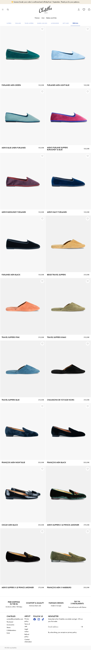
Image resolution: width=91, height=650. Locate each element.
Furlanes (18, 23)
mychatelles (13, 648)
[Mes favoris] (83, 9)
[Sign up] (81, 626)
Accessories (55, 23)
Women (37, 18)
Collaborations (11, 630)
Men (43, 18)
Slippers (9, 23)
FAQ (8, 633)
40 (13, 80)
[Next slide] (41, 54)
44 (71, 80)
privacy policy (72, 632)
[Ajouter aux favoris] (42, 29)
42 (19, 80)
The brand (10, 622)
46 (78, 143)
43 (22, 143)
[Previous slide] (3, 54)
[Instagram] (38, 619)
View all (75, 23)
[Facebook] (34, 619)
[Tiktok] (42, 619)
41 (16, 80)
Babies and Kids (51, 18)
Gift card (66, 23)
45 (29, 80)
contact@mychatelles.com (15, 619)
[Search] (7, 9)
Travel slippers (29, 23)
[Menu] (2, 9)
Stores (9, 627)
